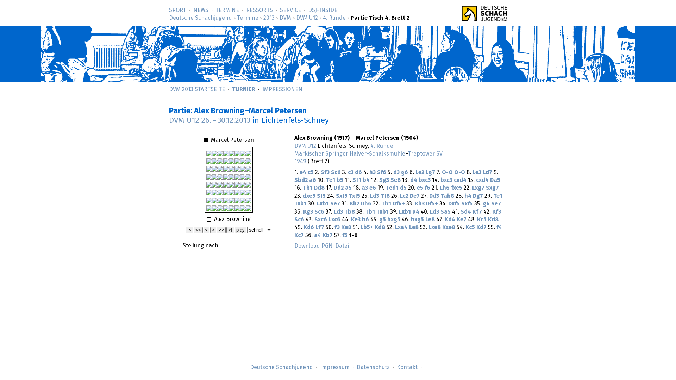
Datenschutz (373, 367)
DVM (285, 18)
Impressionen (282, 89)
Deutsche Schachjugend (200, 18)
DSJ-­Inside (322, 10)
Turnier (243, 89)
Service (290, 10)
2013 (269, 18)
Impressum (335, 367)
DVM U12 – (209, 120)
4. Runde (334, 18)
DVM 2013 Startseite (197, 89)
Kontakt (407, 367)
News (200, 10)
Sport (177, 10)
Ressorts (259, 10)
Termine (227, 10)
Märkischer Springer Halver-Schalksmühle (349, 154)
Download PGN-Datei (321, 246)
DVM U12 (307, 18)
